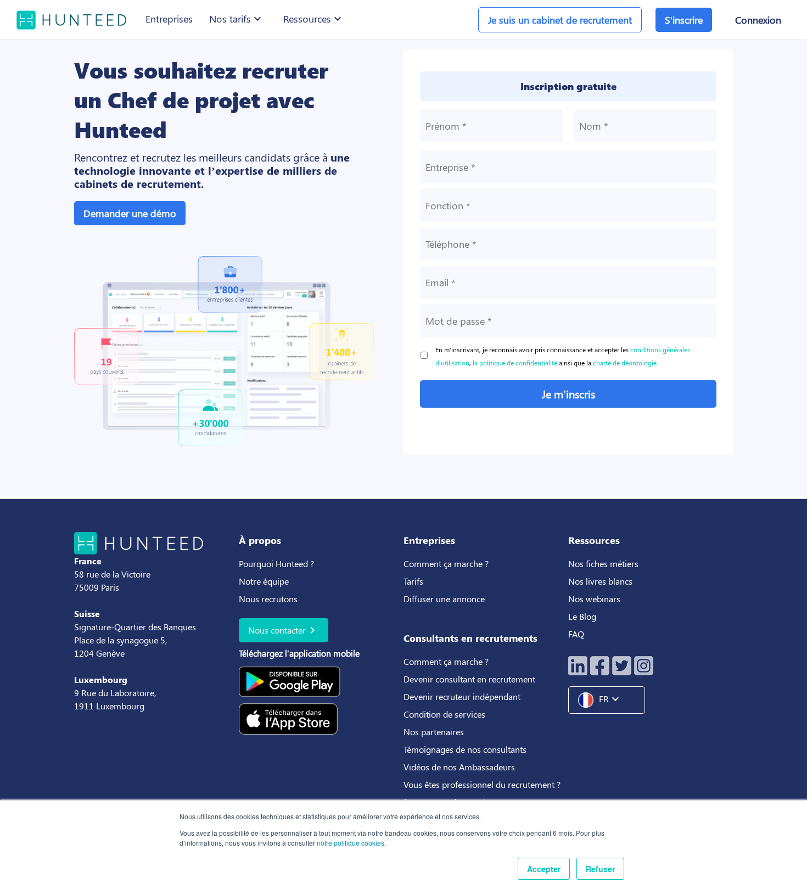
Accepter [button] (544, 868)
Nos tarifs (236, 18)
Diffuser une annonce (444, 598)
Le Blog (583, 616)
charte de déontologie (625, 362)
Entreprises (169, 18)
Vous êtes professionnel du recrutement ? (482, 784)
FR (610, 699)
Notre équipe (264, 581)
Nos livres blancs (601, 581)
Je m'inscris (568, 393)
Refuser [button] (600, 868)
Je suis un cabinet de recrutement (560, 19)
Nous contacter (283, 630)
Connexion (758, 19)
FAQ (576, 634)
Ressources (313, 18)
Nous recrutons (268, 598)
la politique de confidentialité (515, 362)
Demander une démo (129, 213)
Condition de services (444, 714)
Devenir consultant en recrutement (469, 679)
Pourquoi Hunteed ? (276, 563)
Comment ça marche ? (446, 563)
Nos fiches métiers (603, 563)
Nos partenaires (434, 731)
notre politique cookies (350, 842)
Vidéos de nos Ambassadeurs (459, 767)
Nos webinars (594, 598)
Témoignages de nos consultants (465, 749)
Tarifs (413, 581)
